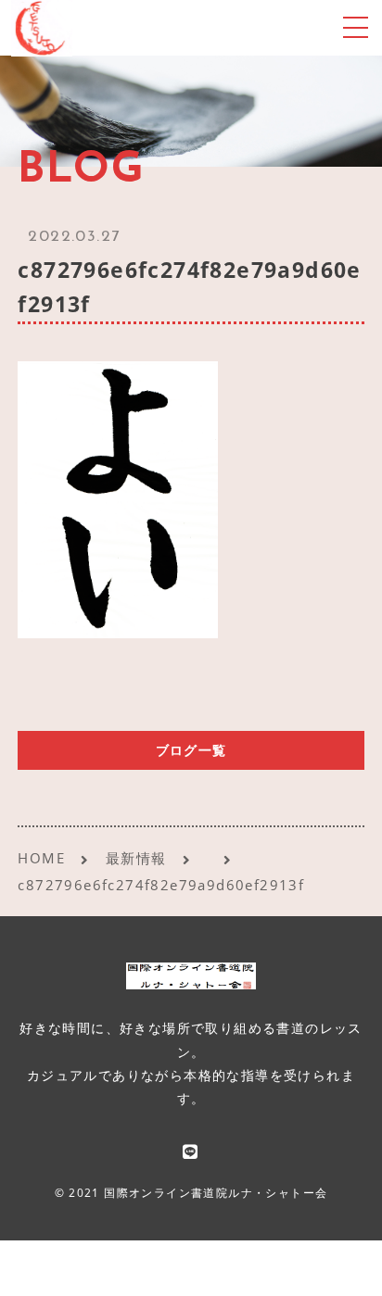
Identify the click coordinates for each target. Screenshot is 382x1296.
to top (345, 1263)
